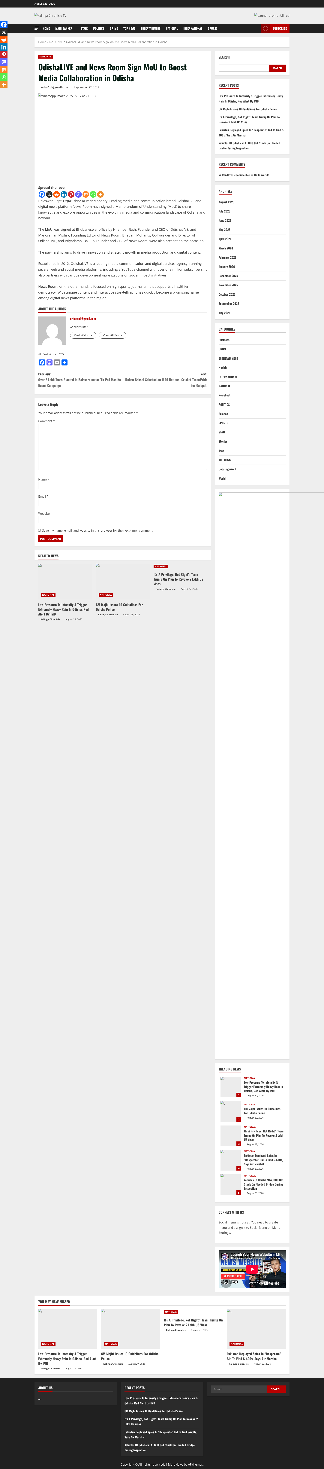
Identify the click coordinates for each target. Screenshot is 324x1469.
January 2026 (227, 266)
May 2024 (224, 312)
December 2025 (228, 275)
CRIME (114, 28)
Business (224, 339)
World (222, 478)
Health (223, 367)
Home (46, 28)
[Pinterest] (71, 194)
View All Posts (112, 335)
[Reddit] (56, 194)
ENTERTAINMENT (150, 28)
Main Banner (63, 28)
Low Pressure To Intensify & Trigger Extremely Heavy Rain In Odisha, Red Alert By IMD (63, 609)
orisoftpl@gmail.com (54, 87)
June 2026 (225, 220)
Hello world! (261, 175)
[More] (100, 194)
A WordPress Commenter (234, 175)
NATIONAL (172, 28)
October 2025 (227, 294)
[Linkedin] (64, 194)
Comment (46, 421)
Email (43, 496)
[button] (36, 28)
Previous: (79, 379)
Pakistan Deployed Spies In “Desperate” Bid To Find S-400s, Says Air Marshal (230, 1160)
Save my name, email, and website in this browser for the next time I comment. (97, 530)
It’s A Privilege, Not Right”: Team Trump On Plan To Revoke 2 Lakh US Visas (178, 579)
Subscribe (280, 28)
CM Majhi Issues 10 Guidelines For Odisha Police (119, 607)
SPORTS (213, 28)
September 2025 (229, 303)
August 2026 (226, 202)
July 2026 (224, 211)
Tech (221, 450)
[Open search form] (257, 28)
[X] (49, 194)
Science (223, 413)
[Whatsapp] (93, 194)
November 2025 (228, 285)
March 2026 (226, 248)
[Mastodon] (78, 194)
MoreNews (175, 1464)
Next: (166, 379)
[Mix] (85, 194)
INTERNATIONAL (192, 28)
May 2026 (224, 229)
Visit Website (83, 335)
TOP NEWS (129, 28)
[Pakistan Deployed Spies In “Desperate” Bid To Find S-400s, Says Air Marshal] (256, 1329)
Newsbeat (224, 395)
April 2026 (225, 239)
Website (44, 514)
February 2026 (227, 257)
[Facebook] (42, 194)
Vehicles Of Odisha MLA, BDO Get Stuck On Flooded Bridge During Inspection (230, 1184)
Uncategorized (227, 469)
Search (224, 57)
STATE (84, 28)
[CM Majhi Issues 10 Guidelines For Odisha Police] (123, 582)
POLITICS (98, 28)
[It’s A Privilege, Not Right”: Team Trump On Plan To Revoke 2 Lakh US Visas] (180, 566)
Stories (223, 441)
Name (43, 479)
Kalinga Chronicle (50, 619)
